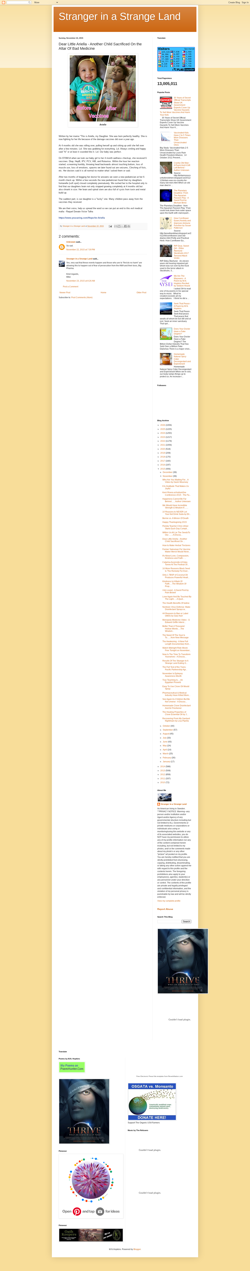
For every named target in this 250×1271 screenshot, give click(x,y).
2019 (163, 453)
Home (103, 292)
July (165, 738)
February (167, 757)
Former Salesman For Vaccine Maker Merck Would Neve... (176, 550)
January (167, 761)
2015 (163, 469)
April (165, 750)
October (167, 726)
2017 (163, 461)
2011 (163, 778)
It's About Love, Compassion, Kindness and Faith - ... (175, 557)
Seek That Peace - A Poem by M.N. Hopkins (182, 306)
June (165, 742)
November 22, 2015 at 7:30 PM (80, 249)
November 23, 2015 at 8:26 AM (80, 281)
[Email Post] (110, 226)
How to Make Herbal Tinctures (176, 545)
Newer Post (65, 292)
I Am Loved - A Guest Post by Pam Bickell (175, 591)
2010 (163, 782)
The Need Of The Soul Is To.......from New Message (175, 636)
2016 (163, 465)
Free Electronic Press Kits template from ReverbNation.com (159, 1076)
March (166, 753)
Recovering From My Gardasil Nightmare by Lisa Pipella (176, 719)
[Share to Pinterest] (128, 226)
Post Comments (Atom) (82, 297)
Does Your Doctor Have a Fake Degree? (182, 331)
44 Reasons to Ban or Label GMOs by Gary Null (175, 614)
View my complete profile (168, 901)
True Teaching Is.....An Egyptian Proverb (172, 681)
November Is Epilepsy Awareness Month (172, 674)
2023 (163, 437)
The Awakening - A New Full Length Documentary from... (176, 642)
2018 (163, 457)
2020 (163, 449)
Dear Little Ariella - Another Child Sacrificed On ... (174, 540)
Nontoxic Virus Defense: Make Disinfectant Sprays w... (176, 608)
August (166, 734)
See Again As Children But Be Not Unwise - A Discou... (176, 700)
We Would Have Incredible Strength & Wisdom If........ (175, 506)
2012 (163, 774)
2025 (163, 429)
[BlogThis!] (119, 226)
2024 (163, 433)
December (168, 472)
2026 (163, 425)
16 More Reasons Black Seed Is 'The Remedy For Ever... (176, 569)
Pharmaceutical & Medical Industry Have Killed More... (176, 694)
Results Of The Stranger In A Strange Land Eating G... (175, 662)
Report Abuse (165, 909)
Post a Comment (70, 286)
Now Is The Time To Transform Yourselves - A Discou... (176, 655)
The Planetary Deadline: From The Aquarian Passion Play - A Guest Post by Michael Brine (181, 196)
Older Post (141, 292)
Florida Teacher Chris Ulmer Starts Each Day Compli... (175, 527)
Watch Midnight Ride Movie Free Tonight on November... (176, 649)
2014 (163, 766)
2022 (163, 441)
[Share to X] (122, 226)
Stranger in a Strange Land (120, 16)
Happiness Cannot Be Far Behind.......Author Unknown (176, 500)
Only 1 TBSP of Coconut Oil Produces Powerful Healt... (175, 576)
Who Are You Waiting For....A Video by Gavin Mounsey (175, 481)
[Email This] (116, 226)
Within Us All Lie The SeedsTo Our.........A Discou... (176, 533)
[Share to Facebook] (125, 226)
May (165, 745)
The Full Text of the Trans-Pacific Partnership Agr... (174, 668)
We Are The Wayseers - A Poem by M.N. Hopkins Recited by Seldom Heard (182, 281)
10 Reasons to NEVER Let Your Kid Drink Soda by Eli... (176, 513)
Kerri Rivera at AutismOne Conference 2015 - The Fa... (176, 493)
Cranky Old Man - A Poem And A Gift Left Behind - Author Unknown (182, 166)
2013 (163, 770)
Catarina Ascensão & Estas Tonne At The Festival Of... (175, 563)
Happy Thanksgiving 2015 (174, 522)
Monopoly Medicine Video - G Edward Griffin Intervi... (176, 621)
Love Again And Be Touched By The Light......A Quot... (176, 597)
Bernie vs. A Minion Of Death (175, 518)
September (168, 730)
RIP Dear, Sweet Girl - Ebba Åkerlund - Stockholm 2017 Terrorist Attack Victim (181, 252)
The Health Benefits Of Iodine (175, 603)
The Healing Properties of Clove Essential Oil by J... (175, 713)
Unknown (70, 242)
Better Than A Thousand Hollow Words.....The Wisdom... (173, 628)
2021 (163, 445)
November (168, 476)
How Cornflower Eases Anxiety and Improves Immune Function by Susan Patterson (182, 223)
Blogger (137, 1249)
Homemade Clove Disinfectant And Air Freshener (176, 706)
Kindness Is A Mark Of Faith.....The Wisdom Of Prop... (174, 583)
